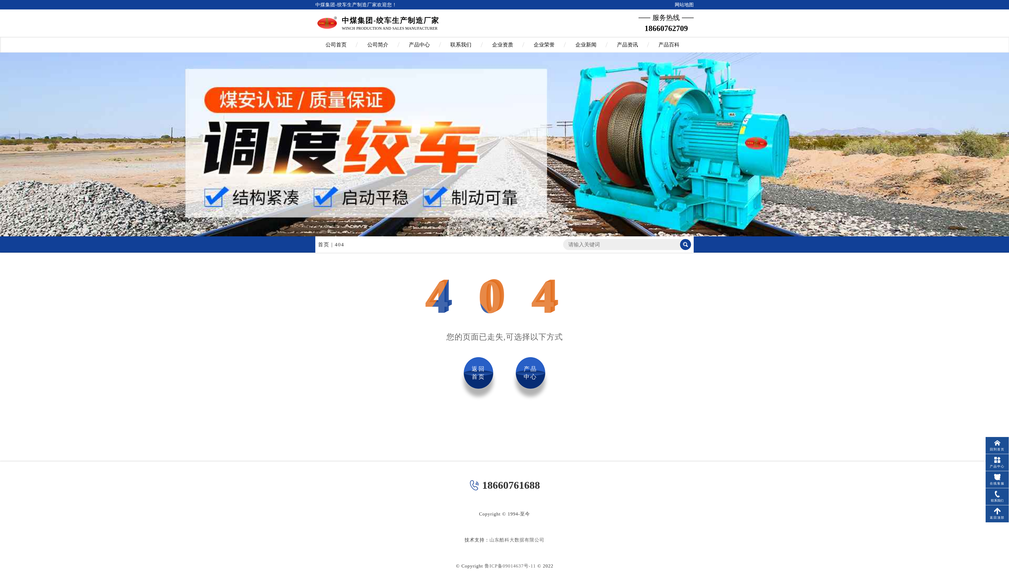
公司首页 (336, 45)
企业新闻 (585, 45)
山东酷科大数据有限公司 (517, 540)
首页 (324, 244)
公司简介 (377, 45)
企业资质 (502, 45)
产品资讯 (627, 45)
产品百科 (668, 45)
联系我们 (460, 45)
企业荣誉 (544, 45)
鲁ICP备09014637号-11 (510, 566)
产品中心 (419, 45)
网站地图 (684, 4)
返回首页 (478, 373)
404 (339, 244)
